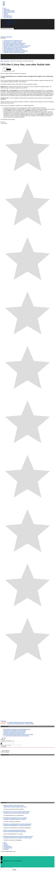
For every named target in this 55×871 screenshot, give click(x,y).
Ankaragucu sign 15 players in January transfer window (16, 813)
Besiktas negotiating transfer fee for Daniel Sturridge (21, 722)
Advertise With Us (7, 15)
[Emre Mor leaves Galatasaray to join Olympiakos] (17, 729)
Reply (2, 866)
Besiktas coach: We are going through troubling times (15, 47)
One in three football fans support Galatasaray (13, 44)
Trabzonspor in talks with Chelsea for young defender (15, 51)
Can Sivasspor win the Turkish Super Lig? (13, 40)
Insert (14, 869)
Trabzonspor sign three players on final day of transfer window (17, 837)
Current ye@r (4, 745)
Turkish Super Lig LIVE (9, 12)
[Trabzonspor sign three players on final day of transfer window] (18, 836)
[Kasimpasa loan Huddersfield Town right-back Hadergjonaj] (17, 824)
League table (6, 9)
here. (14, 119)
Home (4, 8)
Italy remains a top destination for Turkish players (14, 43)
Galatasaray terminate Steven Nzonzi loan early (14, 733)
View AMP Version (7, 847)
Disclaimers (6, 849)
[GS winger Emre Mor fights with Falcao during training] (18, 734)
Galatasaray (3, 721)
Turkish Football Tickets (8, 10)
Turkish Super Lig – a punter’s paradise (12, 41)
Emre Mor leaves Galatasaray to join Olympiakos (14, 730)
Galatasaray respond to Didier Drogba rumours (14, 52)
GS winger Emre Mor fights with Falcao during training (16, 735)
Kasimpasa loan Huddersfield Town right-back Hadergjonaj (16, 825)
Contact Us (6, 14)
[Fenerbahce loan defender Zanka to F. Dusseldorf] (15, 817)
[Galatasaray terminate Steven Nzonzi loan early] (14, 731)
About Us (5, 13)
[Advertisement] (27, 32)
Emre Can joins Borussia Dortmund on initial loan (14, 831)
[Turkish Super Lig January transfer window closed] (13, 805)
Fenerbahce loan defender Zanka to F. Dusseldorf (14, 819)
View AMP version (7, 17)
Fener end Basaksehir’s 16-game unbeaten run (13, 49)
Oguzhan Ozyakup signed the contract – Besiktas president (20, 723)
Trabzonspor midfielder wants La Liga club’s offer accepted (16, 45)
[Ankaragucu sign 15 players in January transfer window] (16, 811)
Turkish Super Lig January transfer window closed (14, 806)
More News (7, 61)
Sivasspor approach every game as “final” (12, 48)
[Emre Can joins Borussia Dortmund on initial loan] (14, 830)
